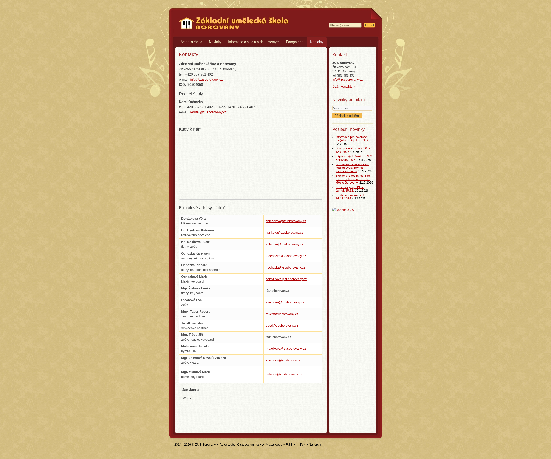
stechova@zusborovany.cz (285, 302)
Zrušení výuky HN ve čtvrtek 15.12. (350, 188)
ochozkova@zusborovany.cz (286, 279)
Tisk (302, 444)
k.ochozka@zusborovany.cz (286, 256)
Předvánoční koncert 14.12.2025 (350, 196)
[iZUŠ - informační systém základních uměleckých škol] (343, 210)
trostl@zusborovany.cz (282, 325)
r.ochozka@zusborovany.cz (285, 267)
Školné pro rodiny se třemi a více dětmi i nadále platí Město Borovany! (353, 179)
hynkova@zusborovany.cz (284, 232)
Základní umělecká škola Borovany (231, 17)
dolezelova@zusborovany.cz (286, 221)
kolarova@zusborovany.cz (284, 244)
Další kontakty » (343, 86)
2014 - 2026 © (184, 444)
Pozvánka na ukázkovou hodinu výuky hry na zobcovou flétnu (352, 167)
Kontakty (316, 42)
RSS (289, 444)
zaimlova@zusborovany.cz (285, 360)
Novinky (215, 42)
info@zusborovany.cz (206, 79)
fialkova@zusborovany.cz (284, 374)
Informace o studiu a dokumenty (253, 42)
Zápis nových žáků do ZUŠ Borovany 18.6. (354, 158)
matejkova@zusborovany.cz (286, 348)
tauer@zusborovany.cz (282, 314)
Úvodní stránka (190, 42)
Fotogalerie (294, 42)
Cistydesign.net (248, 444)
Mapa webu (274, 444)
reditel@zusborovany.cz (208, 112)
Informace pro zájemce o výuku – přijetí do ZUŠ (352, 138)
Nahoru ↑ (315, 444)
